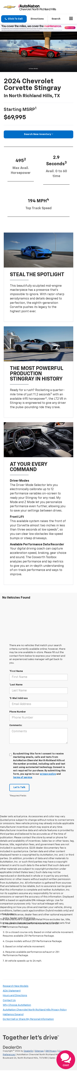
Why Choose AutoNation (17, 1005)
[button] (14, 19)
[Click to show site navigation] (71, 19)
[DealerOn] (12, 1047)
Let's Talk (19, 787)
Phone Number (17, 712)
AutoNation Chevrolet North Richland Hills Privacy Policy (35, 1010)
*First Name (16, 671)
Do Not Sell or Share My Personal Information (28, 1019)
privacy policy (48, 774)
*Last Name (15, 685)
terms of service (22, 777)
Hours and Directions (15, 995)
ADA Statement (12, 991)
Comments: (15, 725)
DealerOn (28, 1051)
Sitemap (39, 1051)
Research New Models (15, 986)
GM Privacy (51, 1051)
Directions (37, 19)
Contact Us (9, 1000)
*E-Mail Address (18, 698)
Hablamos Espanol (13, 1014)
